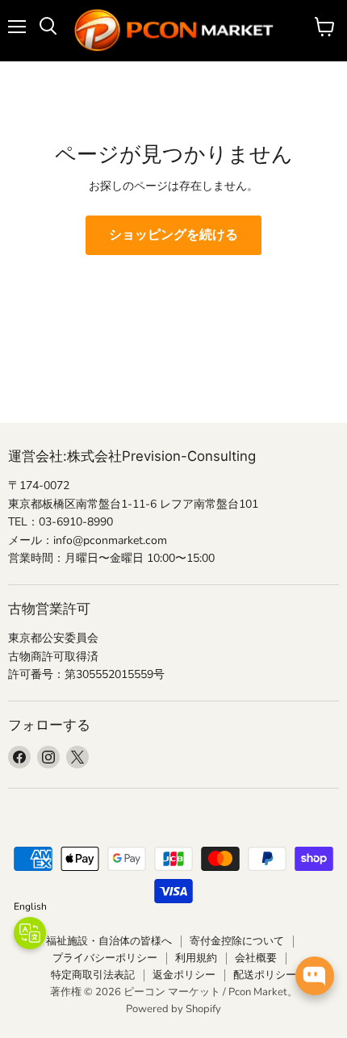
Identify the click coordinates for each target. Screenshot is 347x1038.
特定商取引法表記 (93, 975)
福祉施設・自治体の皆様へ (109, 941)
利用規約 (196, 958)
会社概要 (256, 958)
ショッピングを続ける (173, 235)
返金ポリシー (184, 975)
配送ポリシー (264, 975)
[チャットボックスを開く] (314, 975)
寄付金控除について (237, 941)
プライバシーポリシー (104, 958)
